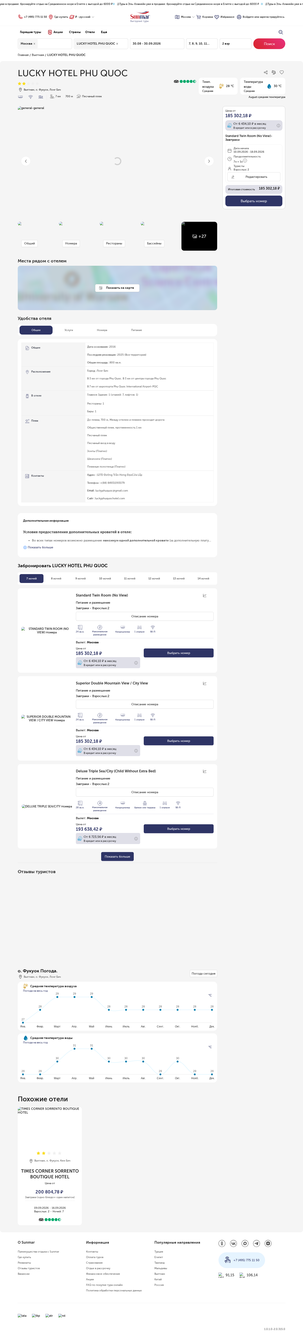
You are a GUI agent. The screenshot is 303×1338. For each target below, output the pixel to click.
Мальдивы (160, 1268)
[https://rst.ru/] (61, 1316)
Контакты (92, 1251)
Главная (23, 55)
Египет (158, 1257)
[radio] (19, 84)
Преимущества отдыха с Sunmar (38, 1251)
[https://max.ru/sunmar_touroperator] (245, 1244)
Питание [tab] (136, 330)
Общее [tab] (36, 330)
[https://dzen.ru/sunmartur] (268, 1244)
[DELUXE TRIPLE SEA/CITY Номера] (46, 806)
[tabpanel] (117, 422)
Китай (158, 1279)
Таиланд (159, 1262)
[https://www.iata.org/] (22, 1316)
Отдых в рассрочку (98, 1268)
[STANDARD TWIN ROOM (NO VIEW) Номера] (46, 630)
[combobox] (39, 44)
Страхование (94, 1262)
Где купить (61, 16)
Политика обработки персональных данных (114, 1290)
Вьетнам (38, 55)
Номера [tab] (102, 330)
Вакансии (24, 1273)
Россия (159, 1284)
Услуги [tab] (69, 330)
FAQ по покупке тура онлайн (104, 1284)
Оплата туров (94, 1257)
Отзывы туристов (29, 1268)
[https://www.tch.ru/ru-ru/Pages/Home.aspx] (36, 1316)
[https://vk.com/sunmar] (233, 1244)
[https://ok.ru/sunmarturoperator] (222, 1244)
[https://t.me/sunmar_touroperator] (256, 1244)
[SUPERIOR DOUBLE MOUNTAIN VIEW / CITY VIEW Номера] (46, 718)
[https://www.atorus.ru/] (49, 1316)
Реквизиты (24, 1262)
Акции (90, 1279)
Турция (158, 1251)
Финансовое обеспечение (103, 1273)
